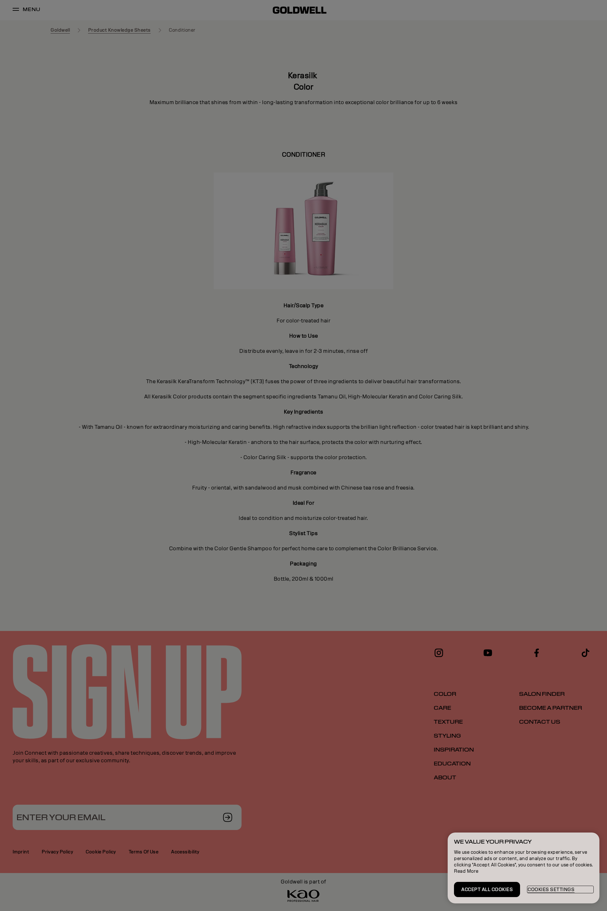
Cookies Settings (551, 889)
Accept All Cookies (487, 889)
